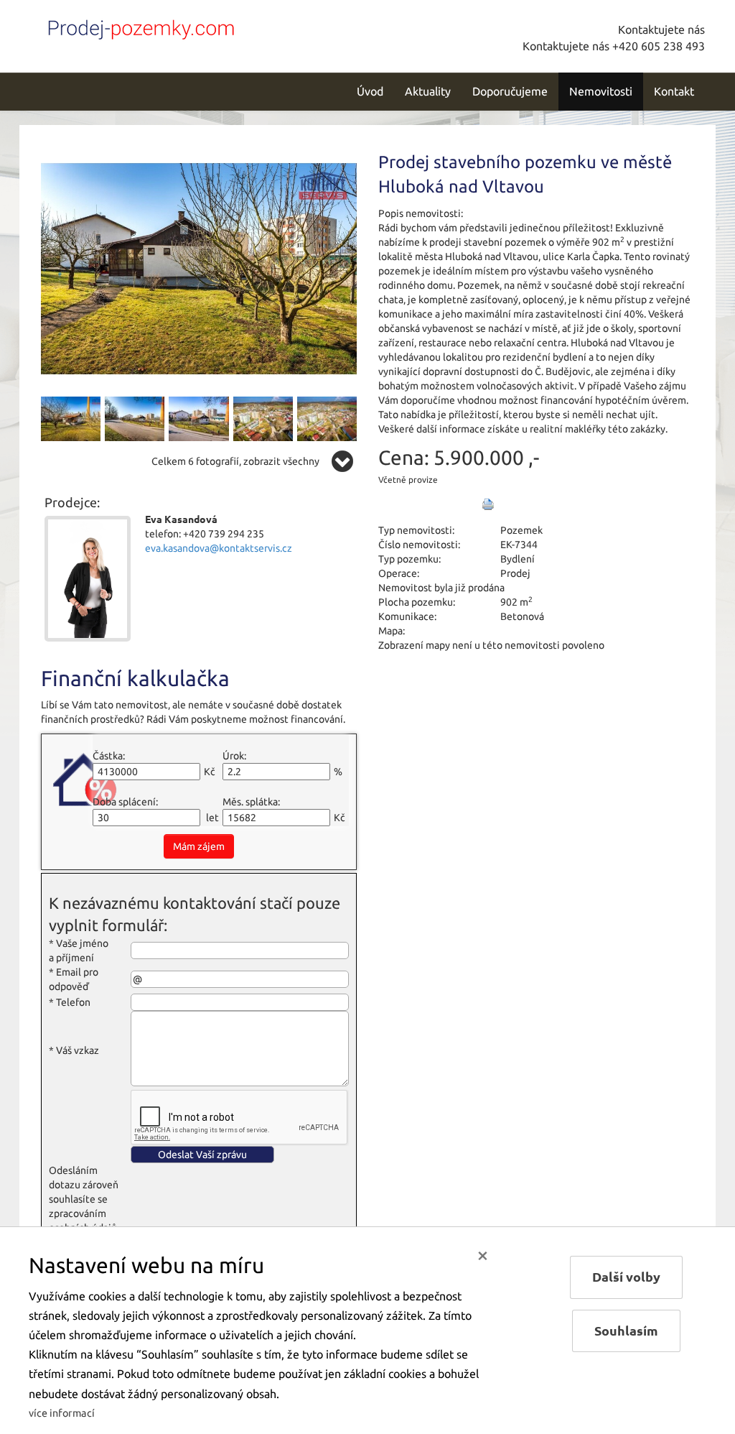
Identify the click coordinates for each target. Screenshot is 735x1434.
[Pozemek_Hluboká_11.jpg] (327, 417)
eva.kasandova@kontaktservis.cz (218, 548)
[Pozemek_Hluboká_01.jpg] (199, 267)
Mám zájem (199, 846)
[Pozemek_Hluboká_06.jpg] (198, 417)
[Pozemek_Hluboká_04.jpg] (135, 417)
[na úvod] (137, 26)
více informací (62, 1413)
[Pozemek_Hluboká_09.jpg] (263, 417)
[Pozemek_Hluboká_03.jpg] (71, 417)
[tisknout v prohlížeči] (488, 504)
